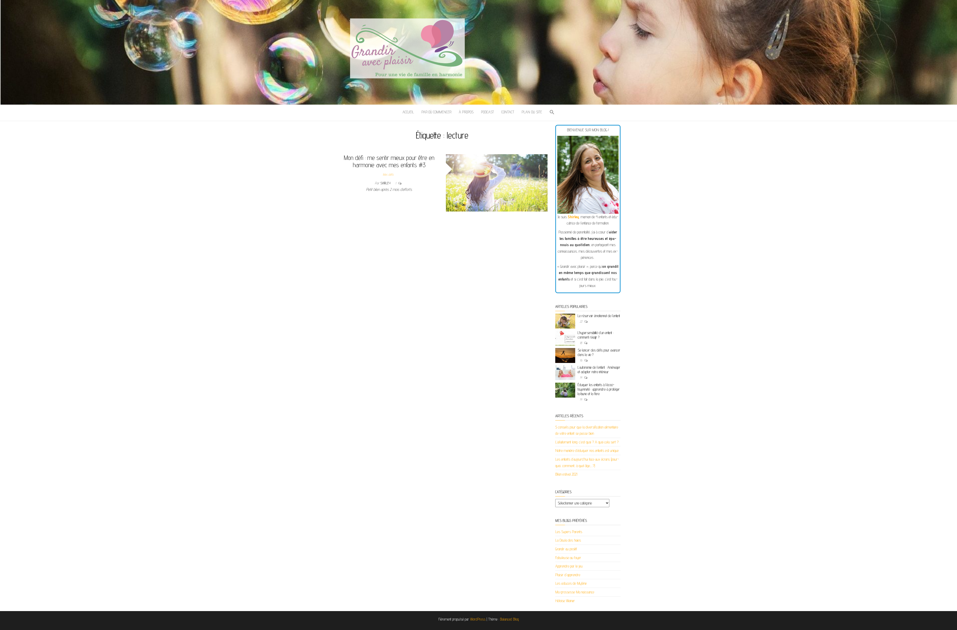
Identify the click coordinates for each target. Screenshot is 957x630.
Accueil (408, 112)
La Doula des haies (568, 540)
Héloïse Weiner (565, 600)
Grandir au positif (566, 549)
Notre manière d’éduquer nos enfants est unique (587, 450)
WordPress (477, 619)
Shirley (385, 183)
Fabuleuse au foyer (568, 557)
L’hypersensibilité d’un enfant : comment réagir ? (596, 335)
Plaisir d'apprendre (567, 574)
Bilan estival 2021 (566, 474)
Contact (507, 112)
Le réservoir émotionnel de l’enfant (599, 316)
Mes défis (388, 174)
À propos (466, 112)
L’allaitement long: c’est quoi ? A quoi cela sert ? (587, 442)
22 (581, 321)
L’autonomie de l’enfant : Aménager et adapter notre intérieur (599, 369)
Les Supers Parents (568, 531)
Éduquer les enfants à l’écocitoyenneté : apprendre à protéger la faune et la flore (599, 389)
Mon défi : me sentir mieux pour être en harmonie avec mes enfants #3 (389, 161)
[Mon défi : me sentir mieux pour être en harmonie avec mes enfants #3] (497, 182)
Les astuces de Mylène (571, 583)
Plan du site (532, 112)
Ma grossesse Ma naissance (574, 592)
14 (581, 377)
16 (581, 360)
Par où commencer (436, 112)
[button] (552, 113)
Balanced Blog (509, 619)
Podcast (487, 112)
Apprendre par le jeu (569, 566)
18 (581, 343)
